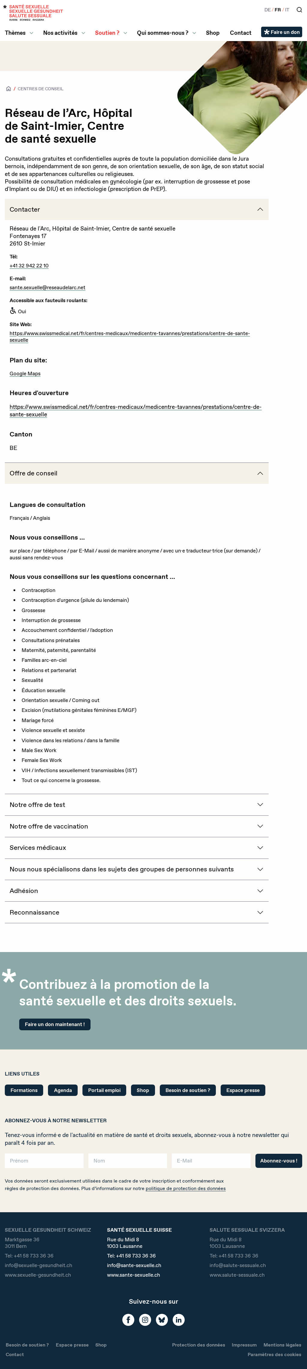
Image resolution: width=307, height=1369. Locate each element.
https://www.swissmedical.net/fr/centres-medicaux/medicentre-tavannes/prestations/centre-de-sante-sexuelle (130, 336)
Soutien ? (107, 33)
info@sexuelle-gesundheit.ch (38, 1265)
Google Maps (25, 373)
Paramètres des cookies (274, 1354)
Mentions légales (282, 1345)
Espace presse (243, 1090)
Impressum (244, 1345)
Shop (212, 33)
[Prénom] (44, 1162)
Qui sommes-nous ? (162, 33)
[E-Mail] (211, 1162)
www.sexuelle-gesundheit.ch (38, 1275)
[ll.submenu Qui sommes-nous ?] (194, 33)
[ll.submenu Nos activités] (83, 33)
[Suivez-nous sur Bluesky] (162, 1320)
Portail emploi (104, 1090)
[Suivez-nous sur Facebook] (128, 1320)
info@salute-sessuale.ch (238, 1265)
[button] (294, 1354)
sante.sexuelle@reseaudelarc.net (47, 287)
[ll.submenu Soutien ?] (125, 33)
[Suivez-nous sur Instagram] (145, 1320)
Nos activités (60, 33)
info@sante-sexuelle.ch (134, 1265)
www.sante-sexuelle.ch (133, 1275)
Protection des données (198, 1345)
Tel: (29, 1255)
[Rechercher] (299, 10)
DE (267, 10)
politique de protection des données (186, 1188)
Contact (241, 33)
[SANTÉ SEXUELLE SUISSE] (33, 12)
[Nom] (127, 1162)
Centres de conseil (41, 88)
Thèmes (15, 33)
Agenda (63, 1090)
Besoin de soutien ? (187, 1090)
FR (278, 10)
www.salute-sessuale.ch (237, 1275)
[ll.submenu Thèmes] (31, 33)
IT (287, 10)
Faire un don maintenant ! (55, 1024)
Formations (23, 1090)
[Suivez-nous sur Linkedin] (179, 1320)
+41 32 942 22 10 (29, 265)
